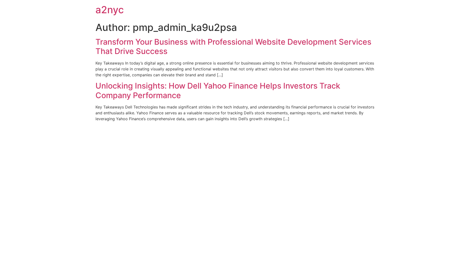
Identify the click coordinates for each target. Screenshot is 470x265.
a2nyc (109, 10)
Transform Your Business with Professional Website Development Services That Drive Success (233, 46)
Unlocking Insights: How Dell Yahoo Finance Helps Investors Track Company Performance (217, 90)
